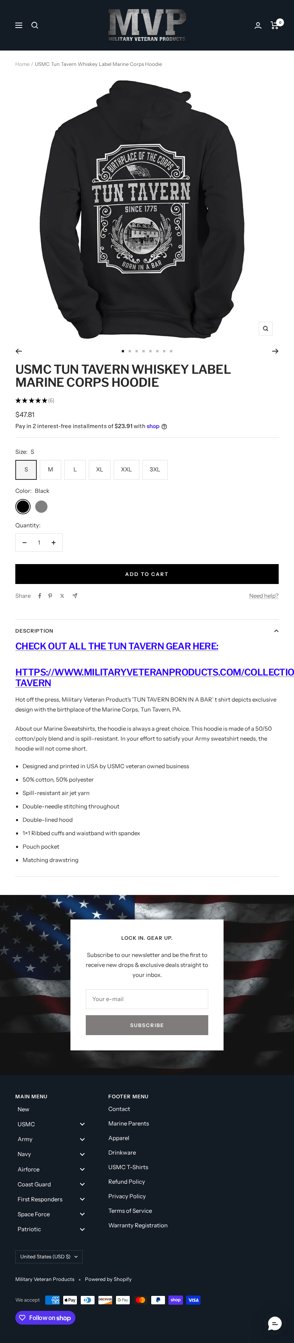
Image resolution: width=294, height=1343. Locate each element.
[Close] (252, 508)
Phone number (60, 685)
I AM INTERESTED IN (74, 727)
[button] (274, 1323)
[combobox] (58, 704)
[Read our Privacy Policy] (245, 785)
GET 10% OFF (147, 824)
